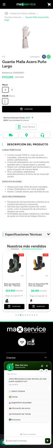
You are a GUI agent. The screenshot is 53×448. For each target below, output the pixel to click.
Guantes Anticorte (13, 17)
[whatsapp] (49, 57)
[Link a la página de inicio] (6, 13)
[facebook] (44, 57)
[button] (5, 101)
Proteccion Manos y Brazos (23, 13)
